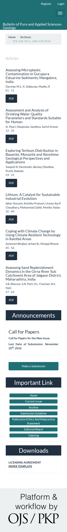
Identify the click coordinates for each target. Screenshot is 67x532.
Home (12, 37)
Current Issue (33, 401)
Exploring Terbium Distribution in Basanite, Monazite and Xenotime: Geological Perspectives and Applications (32, 156)
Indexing (33, 435)
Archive (33, 407)
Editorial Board (33, 429)
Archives (25, 37)
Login (61, 3)
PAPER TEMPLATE (20, 466)
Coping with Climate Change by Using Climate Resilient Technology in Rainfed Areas (33, 235)
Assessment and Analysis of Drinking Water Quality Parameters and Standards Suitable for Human (33, 116)
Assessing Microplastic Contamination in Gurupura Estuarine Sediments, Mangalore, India (31, 76)
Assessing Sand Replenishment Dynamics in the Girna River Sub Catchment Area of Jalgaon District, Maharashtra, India (33, 273)
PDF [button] (11, 98)
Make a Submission (33, 366)
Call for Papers (24, 332)
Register (46, 3)
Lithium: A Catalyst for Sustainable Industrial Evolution (33, 196)
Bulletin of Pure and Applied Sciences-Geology (32, 26)
